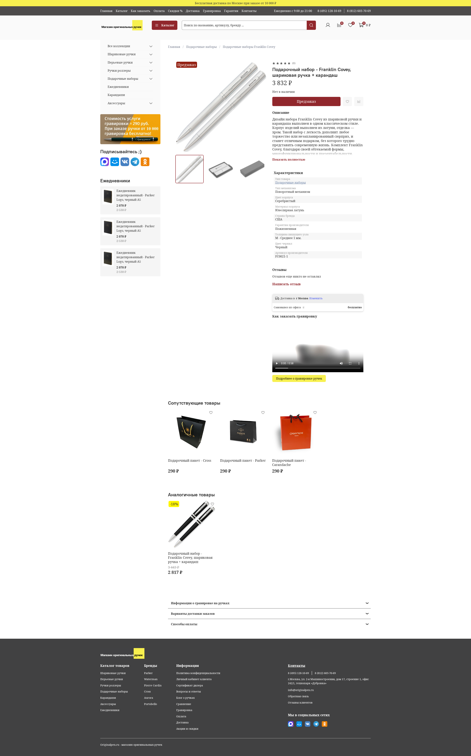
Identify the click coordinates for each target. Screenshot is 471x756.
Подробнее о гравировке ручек (299, 378)
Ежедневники (118, 87)
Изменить (316, 298)
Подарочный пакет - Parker (243, 460)
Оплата (159, 11)
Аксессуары (116, 103)
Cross (147, 691)
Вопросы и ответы (188, 691)
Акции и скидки (187, 728)
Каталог (122, 11)
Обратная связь (298, 696)
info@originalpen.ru (301, 690)
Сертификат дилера (189, 685)
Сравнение (183, 704)
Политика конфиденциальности (198, 673)
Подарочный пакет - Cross (189, 460)
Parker (148, 673)
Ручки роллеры (119, 71)
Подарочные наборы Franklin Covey (249, 47)
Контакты (249, 11)
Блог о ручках (185, 697)
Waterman (150, 679)
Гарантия (231, 11)
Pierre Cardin (153, 685)
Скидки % (175, 11)
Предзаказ (306, 101)
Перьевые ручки (120, 62)
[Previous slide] (181, 106)
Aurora (148, 697)
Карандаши (116, 95)
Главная (106, 11)
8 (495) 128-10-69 (329, 11)
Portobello (150, 704)
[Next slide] (260, 106)
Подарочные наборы (201, 47)
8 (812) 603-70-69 (359, 11)
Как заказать (140, 11)
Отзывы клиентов (300, 702)
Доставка (193, 11)
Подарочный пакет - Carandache (289, 462)
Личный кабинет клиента (194, 679)
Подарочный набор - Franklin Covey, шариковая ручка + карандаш (190, 557)
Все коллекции (119, 46)
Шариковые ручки (122, 54)
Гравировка (212, 11)
